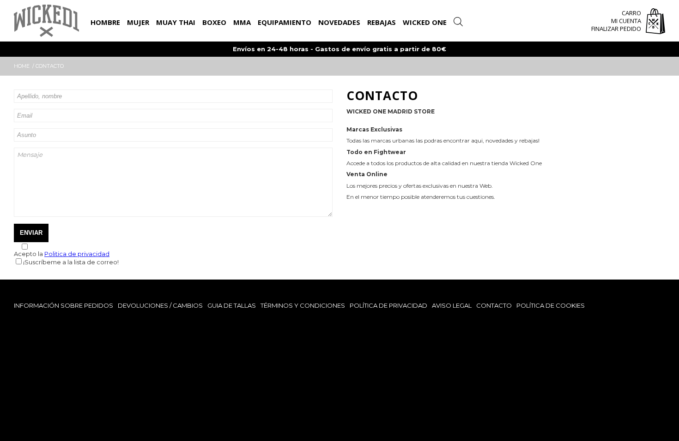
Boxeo (214, 22)
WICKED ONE (425, 22)
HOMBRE (105, 22)
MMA (242, 22)
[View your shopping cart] (655, 22)
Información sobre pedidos (63, 305)
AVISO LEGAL (452, 305)
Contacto (494, 305)
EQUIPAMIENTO (284, 22)
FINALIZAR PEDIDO (616, 28)
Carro (631, 13)
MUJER (138, 22)
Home (22, 66)
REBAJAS (381, 22)
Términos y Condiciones (303, 305)
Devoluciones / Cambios (160, 305)
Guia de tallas (231, 305)
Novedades (339, 22)
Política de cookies (550, 305)
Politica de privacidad (76, 253)
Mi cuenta (626, 21)
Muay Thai (175, 22)
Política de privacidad (388, 305)
